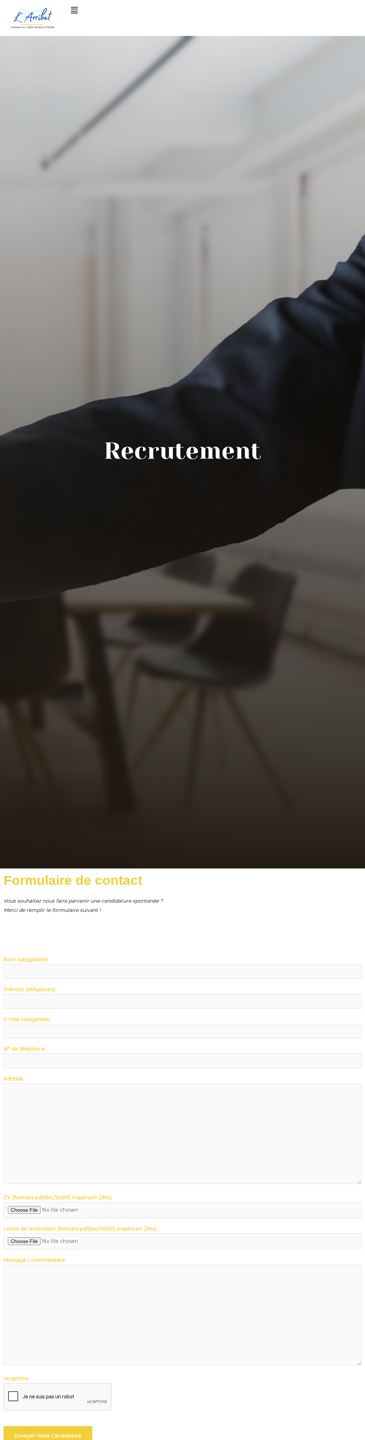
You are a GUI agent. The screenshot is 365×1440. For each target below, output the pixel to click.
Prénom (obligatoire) (29, 989)
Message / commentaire (34, 1260)
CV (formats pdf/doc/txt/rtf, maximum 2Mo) (58, 1197)
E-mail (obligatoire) (27, 1019)
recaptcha (16, 1378)
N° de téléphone (24, 1049)
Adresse (14, 1078)
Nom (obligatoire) (25, 959)
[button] (209, 10)
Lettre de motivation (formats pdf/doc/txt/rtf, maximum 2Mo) (80, 1229)
